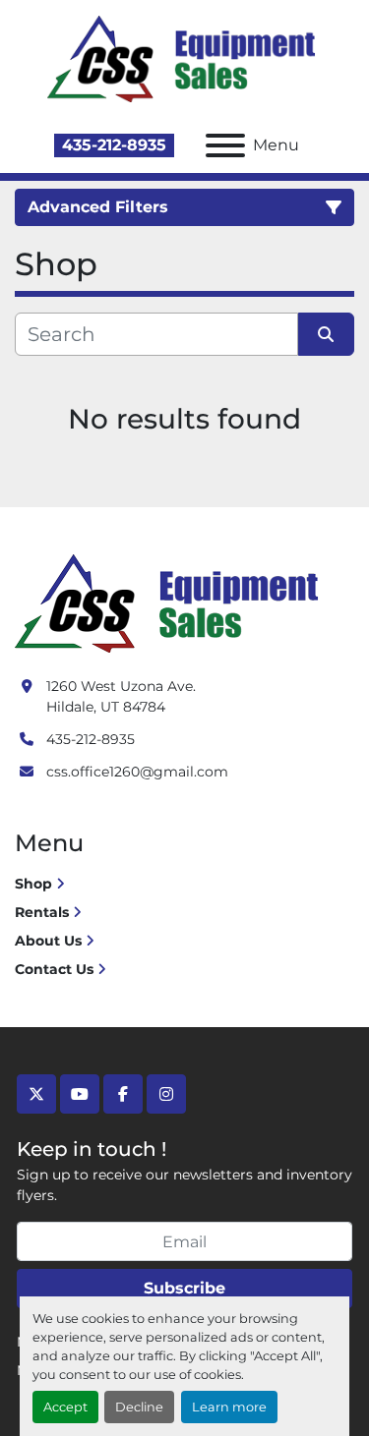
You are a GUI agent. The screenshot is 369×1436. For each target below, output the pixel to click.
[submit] (326, 334)
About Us (48, 940)
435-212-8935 (114, 145)
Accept (65, 1407)
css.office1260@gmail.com (137, 771)
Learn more (229, 1407)
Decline (139, 1407)
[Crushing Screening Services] (170, 602)
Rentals (42, 912)
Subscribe (184, 1288)
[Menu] (225, 145)
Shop (33, 883)
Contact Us (54, 969)
